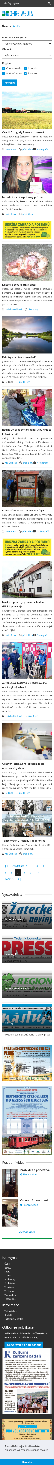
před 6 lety (27, 149)
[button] (5, 1453)
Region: (6, 63)
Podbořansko (14, 73)
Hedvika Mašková (14, 309)
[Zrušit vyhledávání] (49, 3)
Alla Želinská (11, 462)
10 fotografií (43, 531)
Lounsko (33, 68)
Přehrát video (30, 1174)
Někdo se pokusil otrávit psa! (19, 284)
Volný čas (9, 1287)
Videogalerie (10, 1295)
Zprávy (7, 1267)
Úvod (5, 26)
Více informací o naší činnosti (24, 1344)
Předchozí (18, 866)
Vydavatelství (10, 1311)
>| (19, 879)
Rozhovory (9, 1279)
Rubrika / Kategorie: (14, 37)
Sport (7, 1271)
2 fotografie (42, 635)
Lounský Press (13, 954)
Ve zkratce (9, 1291)
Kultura (7, 1275)
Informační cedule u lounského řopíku (24, 510)
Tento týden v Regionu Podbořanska (23, 840)
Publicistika (9, 1283)
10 (37, 872)
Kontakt (8, 1315)
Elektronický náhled (13, 1318)
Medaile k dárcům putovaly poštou (22, 197)
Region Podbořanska (17, 988)
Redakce (9, 792)
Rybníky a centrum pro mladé (19, 357)
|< (6, 866)
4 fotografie (42, 462)
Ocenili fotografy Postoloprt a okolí (23, 132)
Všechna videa (27, 1232)
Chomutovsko (14, 68)
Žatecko (32, 73)
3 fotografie (42, 149)
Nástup (9, 1023)
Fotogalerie (10, 1298)
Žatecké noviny (14, 919)
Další (8, 879)
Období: (7, 49)
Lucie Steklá (11, 149)
